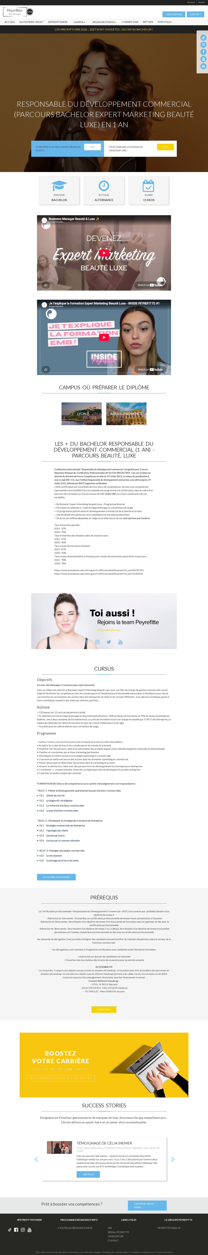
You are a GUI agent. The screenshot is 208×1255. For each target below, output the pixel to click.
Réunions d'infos (104, 22)
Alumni (201, 2)
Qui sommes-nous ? (31, 22)
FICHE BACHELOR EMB (56, 877)
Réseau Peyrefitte (118, 1232)
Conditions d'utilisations (141, 1252)
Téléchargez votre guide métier (60, 1078)
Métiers (148, 22)
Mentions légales (93, 1252)
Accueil (10, 22)
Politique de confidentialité (116, 1252)
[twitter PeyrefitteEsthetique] (109, 642)
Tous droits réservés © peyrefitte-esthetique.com (59, 1252)
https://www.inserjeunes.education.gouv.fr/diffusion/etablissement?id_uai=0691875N (99, 570)
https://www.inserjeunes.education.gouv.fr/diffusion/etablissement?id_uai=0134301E (98, 573)
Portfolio (165, 22)
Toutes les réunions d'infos (75, 1228)
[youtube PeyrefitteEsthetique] (120, 642)
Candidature (116, 1236)
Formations (130, 22)
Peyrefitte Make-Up (169, 1228)
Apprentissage (58, 22)
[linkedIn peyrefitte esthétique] (203, 66)
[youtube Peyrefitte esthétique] (30, 1229)
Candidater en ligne (144, 1205)
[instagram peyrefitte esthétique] (203, 44)
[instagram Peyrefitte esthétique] (23, 1229)
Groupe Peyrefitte (164, 1252)
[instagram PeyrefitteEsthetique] (97, 642)
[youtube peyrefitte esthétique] (203, 59)
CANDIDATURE (174, 14)
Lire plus (88, 1174)
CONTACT (195, 14)
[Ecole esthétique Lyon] (17, 13)
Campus (79, 22)
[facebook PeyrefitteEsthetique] (86, 642)
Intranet (191, 2)
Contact (113, 1240)
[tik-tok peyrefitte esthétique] (203, 37)
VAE (110, 1228)
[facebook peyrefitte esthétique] (203, 52)
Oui (92, 146)
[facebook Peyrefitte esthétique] (16, 1229)
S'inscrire (104, 1009)
